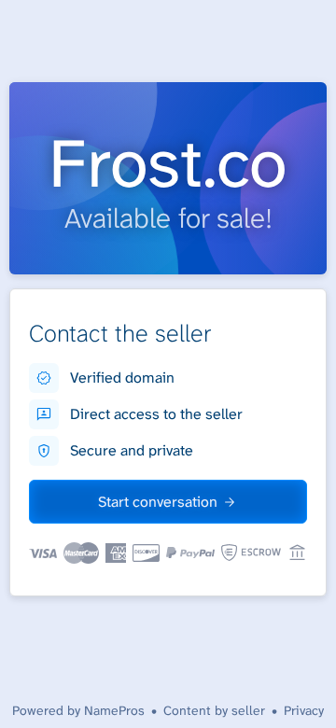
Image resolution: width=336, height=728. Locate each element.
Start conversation (157, 501)
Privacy (304, 710)
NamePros (114, 710)
